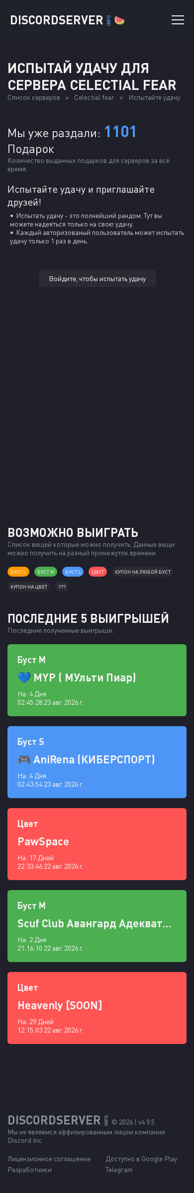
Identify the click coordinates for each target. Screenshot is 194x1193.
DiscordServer (67, 19)
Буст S (73, 572)
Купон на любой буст (143, 572)
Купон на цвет (28, 587)
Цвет (98, 572)
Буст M (45, 572)
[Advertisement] (97, 419)
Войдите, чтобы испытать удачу (97, 278)
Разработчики (29, 1169)
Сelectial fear (94, 97)
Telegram (119, 1169)
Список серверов (33, 97)
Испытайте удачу (154, 97)
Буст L (18, 572)
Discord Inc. (25, 1140)
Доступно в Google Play (141, 1158)
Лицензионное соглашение (49, 1158)
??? (62, 587)
